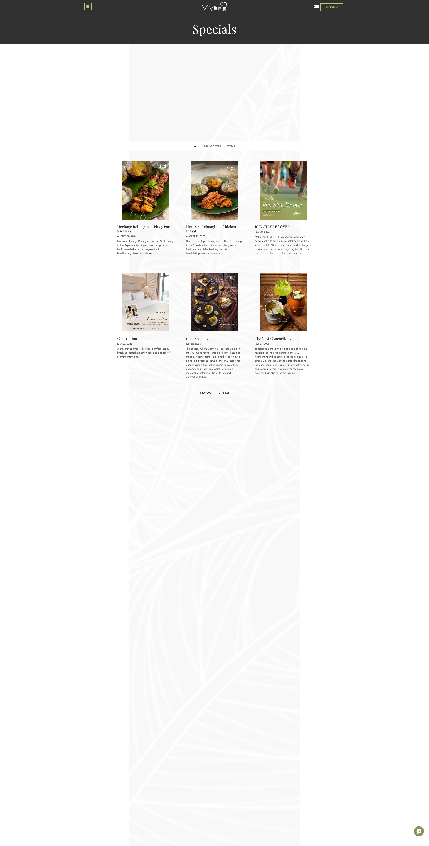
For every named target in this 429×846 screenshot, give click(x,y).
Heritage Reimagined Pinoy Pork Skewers (144, 228)
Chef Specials (197, 338)
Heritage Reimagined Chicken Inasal (211, 228)
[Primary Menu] (88, 6)
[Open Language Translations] (316, 6)
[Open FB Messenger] (419, 831)
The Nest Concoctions (273, 338)
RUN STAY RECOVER (272, 226)
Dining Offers (212, 146)
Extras (231, 146)
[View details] (145, 190)
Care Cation (127, 338)
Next (226, 392)
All (196, 146)
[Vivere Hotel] (214, 7)
